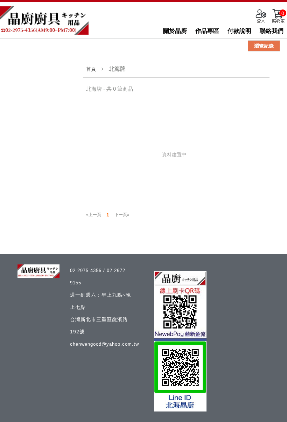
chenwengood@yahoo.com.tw (104, 344)
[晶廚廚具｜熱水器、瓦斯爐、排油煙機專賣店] (44, 20)
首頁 (91, 69)
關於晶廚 (175, 31)
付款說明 (239, 31)
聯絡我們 (272, 31)
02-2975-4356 (86, 270)
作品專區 (207, 31)
